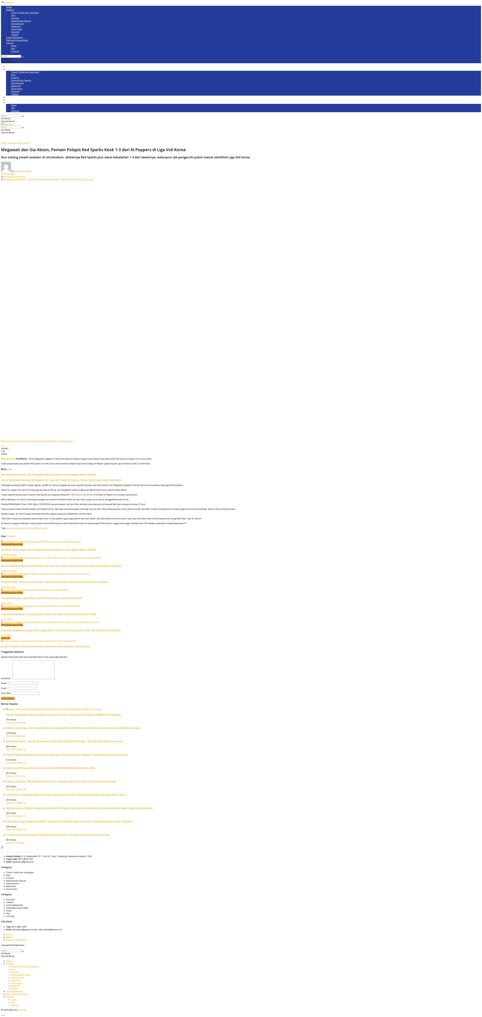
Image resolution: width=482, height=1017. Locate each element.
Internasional (17, 23)
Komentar (6, 678)
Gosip (13, 45)
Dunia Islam (16, 29)
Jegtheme (21, 1009)
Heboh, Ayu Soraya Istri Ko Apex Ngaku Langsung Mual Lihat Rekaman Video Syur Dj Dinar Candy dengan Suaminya (73, 727)
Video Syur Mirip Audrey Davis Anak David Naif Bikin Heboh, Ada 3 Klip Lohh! (50, 767)
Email (4, 688)
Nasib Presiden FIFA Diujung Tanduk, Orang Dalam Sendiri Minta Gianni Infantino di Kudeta (54, 581)
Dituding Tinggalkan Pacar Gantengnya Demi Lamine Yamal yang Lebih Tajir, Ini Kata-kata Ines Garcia (60, 630)
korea (19, 528)
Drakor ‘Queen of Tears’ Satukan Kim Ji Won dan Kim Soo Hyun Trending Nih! (45, 646)
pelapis (33, 528)
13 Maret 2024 (8, 173)
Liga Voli (26, 528)
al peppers (12, 528)
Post (13, 15)
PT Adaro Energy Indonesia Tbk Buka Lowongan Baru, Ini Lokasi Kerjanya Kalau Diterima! (57, 834)
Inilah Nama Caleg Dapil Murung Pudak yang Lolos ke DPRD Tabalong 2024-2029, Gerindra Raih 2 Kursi (66, 794)
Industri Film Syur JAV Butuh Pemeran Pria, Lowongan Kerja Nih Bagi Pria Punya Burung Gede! (61, 781)
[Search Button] (23, 56)
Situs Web (5, 693)
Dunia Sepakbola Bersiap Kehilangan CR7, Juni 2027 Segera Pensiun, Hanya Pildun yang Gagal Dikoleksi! (61, 479)
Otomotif (15, 32)
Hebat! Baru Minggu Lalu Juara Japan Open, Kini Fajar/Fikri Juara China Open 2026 (48, 614)
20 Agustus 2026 (9, 554)
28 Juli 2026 (6, 603)
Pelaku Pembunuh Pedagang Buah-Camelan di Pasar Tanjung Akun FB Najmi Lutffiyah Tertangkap (63, 714)
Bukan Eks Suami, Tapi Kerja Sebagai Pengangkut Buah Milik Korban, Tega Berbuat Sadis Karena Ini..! (65, 741)
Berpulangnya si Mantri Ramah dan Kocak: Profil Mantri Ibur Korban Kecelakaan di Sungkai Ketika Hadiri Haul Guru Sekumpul (79, 807)
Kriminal (15, 18)
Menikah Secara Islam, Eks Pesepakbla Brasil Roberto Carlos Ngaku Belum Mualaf (48, 474)
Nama (4, 683)
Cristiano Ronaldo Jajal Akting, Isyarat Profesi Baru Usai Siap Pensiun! (41, 597)
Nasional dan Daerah (21, 21)
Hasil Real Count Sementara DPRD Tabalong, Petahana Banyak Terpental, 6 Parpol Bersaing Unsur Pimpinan (69, 821)
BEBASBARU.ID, (8, 458)
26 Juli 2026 (6, 619)
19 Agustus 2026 (9, 571)
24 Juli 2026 (6, 635)
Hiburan (10, 43)
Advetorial (16, 26)
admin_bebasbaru (22, 171)
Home (9, 7)
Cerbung (15, 51)
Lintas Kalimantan (14, 37)
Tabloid (14, 34)
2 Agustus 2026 (8, 587)
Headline (10, 10)
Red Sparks (42, 528)
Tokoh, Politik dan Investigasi (25, 12)
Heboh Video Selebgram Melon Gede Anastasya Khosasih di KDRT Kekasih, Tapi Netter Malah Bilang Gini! (67, 754)
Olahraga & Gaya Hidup (17, 40)
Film (13, 48)
